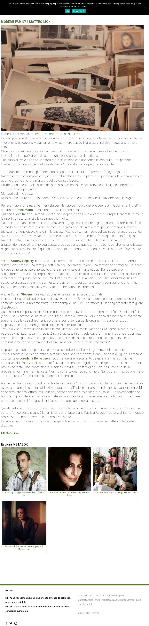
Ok (67, 11)
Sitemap (95, 613)
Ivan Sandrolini (85, 604)
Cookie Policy (84, 613)
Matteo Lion (10, 433)
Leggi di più (78, 11)
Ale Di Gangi (120, 600)
